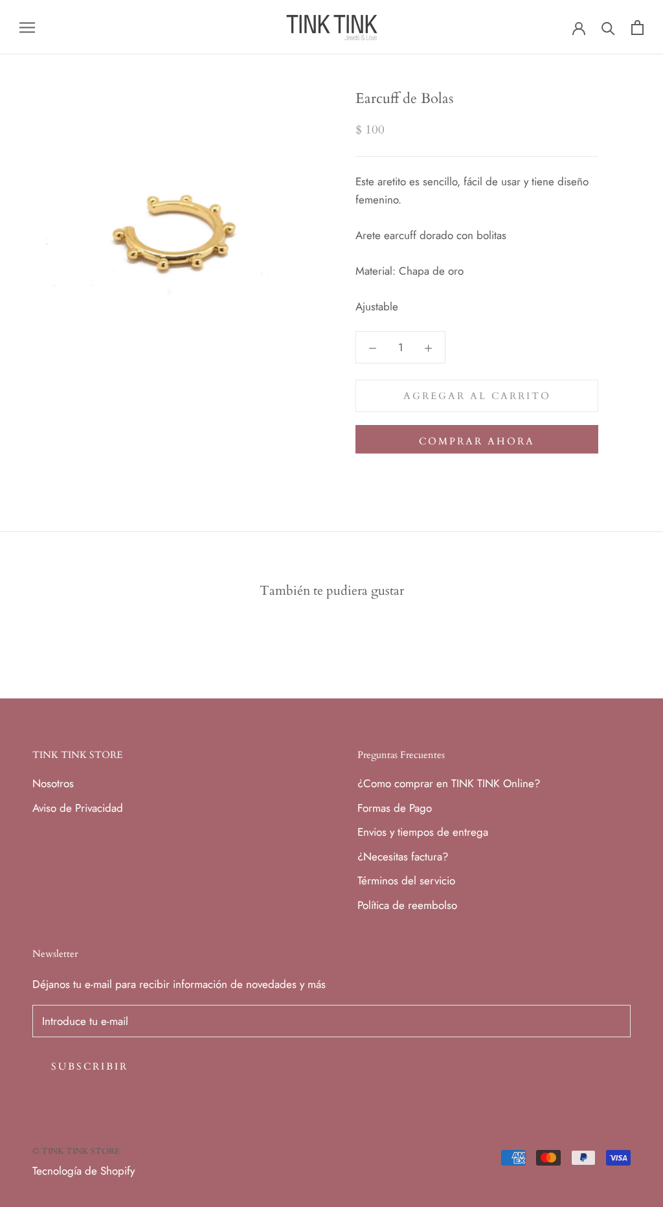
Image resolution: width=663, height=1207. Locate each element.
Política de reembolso (407, 905)
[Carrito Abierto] (637, 27)
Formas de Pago (394, 808)
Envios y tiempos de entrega (422, 832)
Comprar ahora (477, 441)
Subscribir (89, 1066)
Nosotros (53, 783)
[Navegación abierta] (27, 27)
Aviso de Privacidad (77, 808)
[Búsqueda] (608, 27)
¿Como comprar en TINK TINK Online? (448, 783)
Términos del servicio (406, 880)
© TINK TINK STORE (76, 1151)
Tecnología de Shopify (83, 1170)
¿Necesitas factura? (402, 856)
